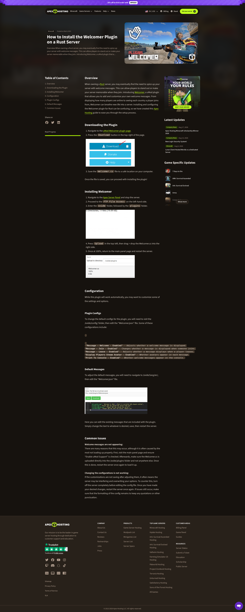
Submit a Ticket (182, 552)
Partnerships (102, 541)
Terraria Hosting (157, 573)
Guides (179, 537)
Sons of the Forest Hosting (161, 587)
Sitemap (48, 581)
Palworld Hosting (157, 564)
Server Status (181, 548)
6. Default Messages (53, 104)
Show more (182, 201)
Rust (102, 84)
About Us (101, 527)
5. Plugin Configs (52, 100)
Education (180, 557)
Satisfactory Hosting (158, 582)
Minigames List (130, 537)
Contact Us (102, 532)
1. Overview (50, 83)
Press (99, 550)
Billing (165, 11)
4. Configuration (52, 96)
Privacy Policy (50, 586)
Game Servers (84, 11)
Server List (128, 541)
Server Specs (129, 546)
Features (97, 11)
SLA (46, 595)
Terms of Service (51, 591)
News (113, 11)
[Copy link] (101, 78)
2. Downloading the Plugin (56, 87)
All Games (154, 592)
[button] (85, 11)
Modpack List (129, 532)
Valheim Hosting (157, 552)
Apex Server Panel (111, 197)
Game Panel (181, 532)
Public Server (181, 566)
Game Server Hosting (133, 527)
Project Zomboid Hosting (160, 569)
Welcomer (139, 92)
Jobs (99, 546)
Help (105, 11)
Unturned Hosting (157, 578)
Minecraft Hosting (157, 527)
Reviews (100, 537)
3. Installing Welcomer (54, 91)
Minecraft (73, 11)
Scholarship (181, 562)
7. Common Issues (52, 108)
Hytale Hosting (156, 532)
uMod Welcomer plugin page (117, 130)
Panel (176, 11)
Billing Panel (181, 527)
